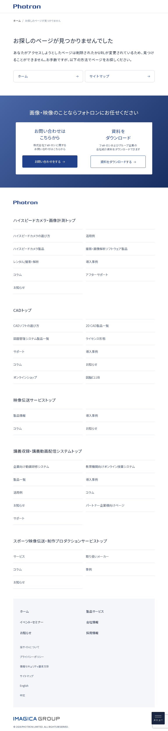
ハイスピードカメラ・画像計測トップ (44, 220)
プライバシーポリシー (32, 656)
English (24, 685)
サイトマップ (26, 676)
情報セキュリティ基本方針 (34, 666)
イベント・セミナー (32, 622)
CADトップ (22, 310)
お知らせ (25, 633)
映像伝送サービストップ (34, 400)
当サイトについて (29, 647)
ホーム (17, 20)
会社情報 (92, 622)
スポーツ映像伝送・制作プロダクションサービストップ (60, 541)
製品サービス (95, 611)
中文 (22, 695)
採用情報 (92, 633)
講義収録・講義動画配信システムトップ (47, 451)
